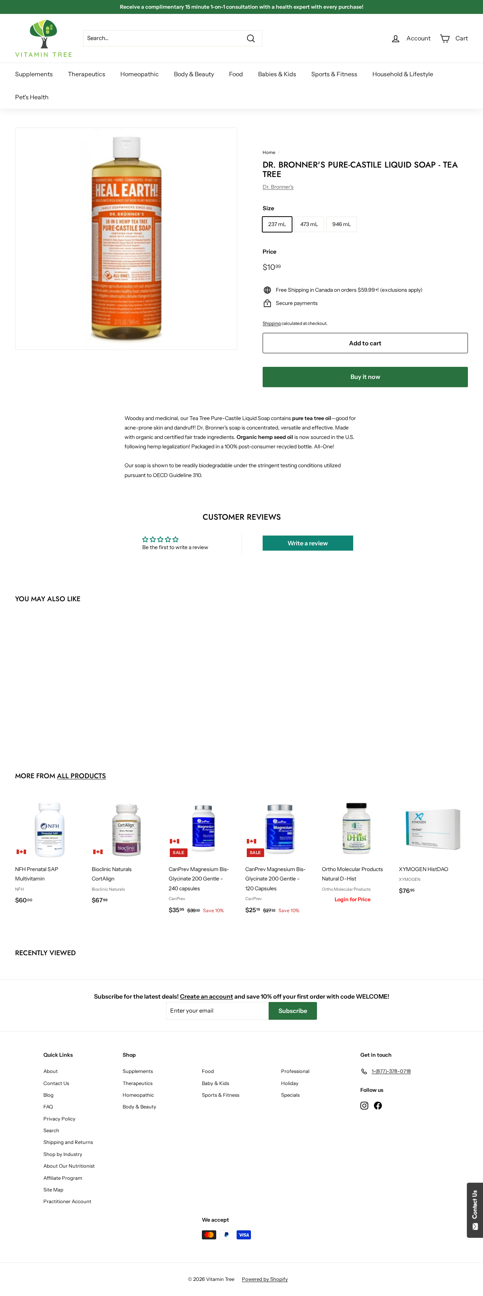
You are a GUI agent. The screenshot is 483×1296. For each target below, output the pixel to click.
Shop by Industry (62, 1154)
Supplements (34, 74)
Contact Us (56, 1083)
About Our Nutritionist (69, 1166)
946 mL (341, 224)
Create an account (206, 996)
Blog (48, 1095)
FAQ (48, 1107)
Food (236, 74)
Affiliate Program (62, 1178)
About (50, 1071)
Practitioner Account (67, 1201)
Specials (290, 1095)
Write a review (308, 543)
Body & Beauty (194, 74)
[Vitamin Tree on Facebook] (378, 1105)
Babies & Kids (277, 74)
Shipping (272, 323)
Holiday (289, 1083)
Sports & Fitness (334, 74)
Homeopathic (139, 74)
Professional (295, 1071)
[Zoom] (126, 238)
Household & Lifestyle (402, 74)
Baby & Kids (215, 1083)
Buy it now (365, 376)
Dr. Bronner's (278, 186)
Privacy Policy (59, 1119)
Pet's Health (32, 97)
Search (51, 1130)
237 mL (277, 224)
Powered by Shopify (265, 1279)
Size (268, 208)
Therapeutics (86, 74)
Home (269, 152)
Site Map (53, 1190)
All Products (81, 776)
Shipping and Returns (68, 1142)
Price (270, 251)
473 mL (309, 224)
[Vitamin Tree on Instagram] (364, 1105)
